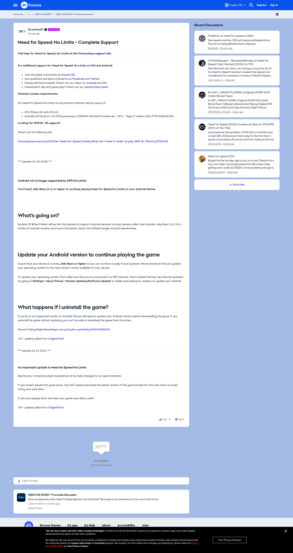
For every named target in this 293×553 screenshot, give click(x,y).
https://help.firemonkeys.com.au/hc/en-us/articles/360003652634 (69, 329)
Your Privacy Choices (229, 540)
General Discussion (96, 87)
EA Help (89, 525)
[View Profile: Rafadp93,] (202, 38)
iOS (104, 83)
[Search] (251, 5)
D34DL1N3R (214, 143)
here (133, 228)
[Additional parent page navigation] (29, 14)
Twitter (94, 79)
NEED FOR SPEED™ (43, 14)
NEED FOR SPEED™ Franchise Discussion (75, 14)
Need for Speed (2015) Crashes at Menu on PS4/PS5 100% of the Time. (241, 126)
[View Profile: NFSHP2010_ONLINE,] (202, 95)
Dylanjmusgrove (216, 172)
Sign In (274, 5)
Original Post (56, 338)
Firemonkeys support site (94, 53)
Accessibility (126, 525)
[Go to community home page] (31, 5)
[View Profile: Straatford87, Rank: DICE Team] (22, 31)
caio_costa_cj (215, 80)
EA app (72, 525)
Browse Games (50, 525)
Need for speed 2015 (221, 156)
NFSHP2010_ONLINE (219, 112)
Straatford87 (35, 29)
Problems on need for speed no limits (231, 36)
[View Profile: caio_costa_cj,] (202, 63)
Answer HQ (68, 74)
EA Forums (18, 14)
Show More (239, 184)
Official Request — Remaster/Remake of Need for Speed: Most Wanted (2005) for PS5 (238, 62)
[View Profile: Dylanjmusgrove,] (202, 158)
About (106, 525)
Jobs (145, 525)
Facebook (78, 79)
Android (91, 83)
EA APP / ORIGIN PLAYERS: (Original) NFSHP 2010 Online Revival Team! (239, 94)
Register (262, 5)
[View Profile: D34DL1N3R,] (202, 127)
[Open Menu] (277, 14)
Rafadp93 (213, 48)
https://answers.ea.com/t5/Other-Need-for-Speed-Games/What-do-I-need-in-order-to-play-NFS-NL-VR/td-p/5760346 (93, 141)
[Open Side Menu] (15, 5)
